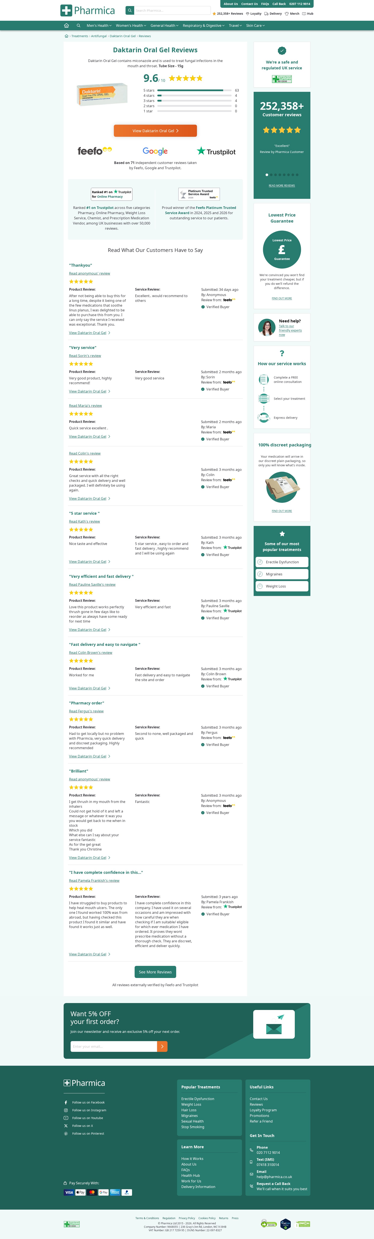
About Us (189, 1164)
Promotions (259, 1115)
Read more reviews (282, 185)
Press (235, 1218)
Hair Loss (189, 1110)
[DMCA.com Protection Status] (302, 1224)
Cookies (207, 1218)
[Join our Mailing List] (162, 1046)
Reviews (256, 1104)
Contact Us (259, 1098)
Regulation (169, 1218)
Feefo (200, 207)
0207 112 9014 (299, 4)
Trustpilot (105, 207)
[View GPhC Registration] (282, 79)
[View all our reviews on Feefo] (199, 194)
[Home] (66, 36)
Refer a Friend (261, 1121)
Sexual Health (192, 1121)
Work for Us (191, 1181)
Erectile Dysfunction (197, 1098)
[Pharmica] (106, 1083)
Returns (223, 1218)
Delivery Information (198, 1186)
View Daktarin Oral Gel (154, 130)
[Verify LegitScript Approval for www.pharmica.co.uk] (285, 1224)
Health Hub (190, 1175)
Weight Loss (191, 1104)
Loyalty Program (263, 1110)
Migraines (189, 1115)
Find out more (282, 298)
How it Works (192, 1158)
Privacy (187, 1218)
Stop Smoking (192, 1126)
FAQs (185, 1169)
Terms (147, 1218)
